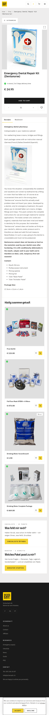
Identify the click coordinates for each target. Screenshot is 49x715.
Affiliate (5, 634)
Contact (5, 630)
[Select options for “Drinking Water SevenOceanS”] (40, 458)
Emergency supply (9, 645)
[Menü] (45, 4)
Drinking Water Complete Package (19, 506)
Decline (30, 711)
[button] (40, 353)
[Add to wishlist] (42, 107)
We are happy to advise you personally (15, 679)
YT (15, 611)
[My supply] (33, 4)
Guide (5, 656)
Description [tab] (7, 119)
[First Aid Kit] (24, 326)
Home (3, 12)
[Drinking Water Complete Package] (24, 483)
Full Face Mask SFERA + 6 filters (18, 401)
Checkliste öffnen (16, 541)
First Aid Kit (11, 349)
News (5, 652)
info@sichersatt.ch (9, 675)
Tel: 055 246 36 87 (9, 672)
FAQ (4, 660)
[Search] (28, 4)
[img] (7, 309)
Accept (18, 711)
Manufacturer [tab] (19, 119)
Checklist (6, 649)
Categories (11, 20)
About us (6, 626)
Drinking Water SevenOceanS (18, 454)
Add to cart (24, 101)
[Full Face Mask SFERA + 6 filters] (24, 379)
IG (10, 611)
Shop (9, 12)
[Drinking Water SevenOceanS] (24, 431)
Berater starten (15, 568)
